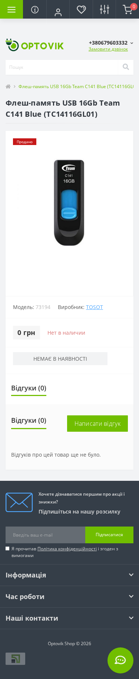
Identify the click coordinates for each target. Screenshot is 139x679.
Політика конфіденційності (67, 549)
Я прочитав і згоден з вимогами (64, 552)
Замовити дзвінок (108, 49)
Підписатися (109, 534)
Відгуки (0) (28, 387)
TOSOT (94, 306)
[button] (57, 12)
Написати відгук (98, 423)
